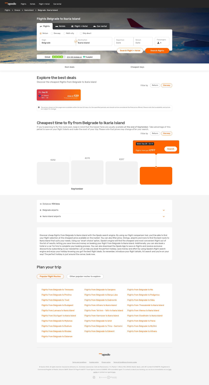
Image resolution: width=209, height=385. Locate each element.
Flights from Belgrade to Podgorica (143, 295)
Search (170, 149)
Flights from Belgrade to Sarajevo (100, 289)
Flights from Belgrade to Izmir (98, 321)
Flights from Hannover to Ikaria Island (102, 316)
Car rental (57, 4)
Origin (44, 40)
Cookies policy (94, 362)
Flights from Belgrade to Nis (140, 289)
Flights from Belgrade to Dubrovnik (101, 300)
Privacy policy (106, 362)
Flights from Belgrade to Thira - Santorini (103, 326)
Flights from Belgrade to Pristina (56, 295)
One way (166, 85)
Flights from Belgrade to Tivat (55, 300)
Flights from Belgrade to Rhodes (56, 331)
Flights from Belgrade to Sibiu (141, 300)
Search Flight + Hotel (130, 50)
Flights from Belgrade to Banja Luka (101, 295)
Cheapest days (137, 67)
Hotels (32, 4)
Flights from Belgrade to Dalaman (57, 336)
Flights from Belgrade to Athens (142, 331)
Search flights (157, 50)
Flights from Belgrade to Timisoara (57, 289)
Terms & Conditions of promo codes (125, 362)
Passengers (161, 40)
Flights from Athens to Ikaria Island (101, 305)
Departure (120, 40)
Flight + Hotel (44, 4)
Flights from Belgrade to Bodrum (57, 326)
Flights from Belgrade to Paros (141, 321)
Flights (23, 4)
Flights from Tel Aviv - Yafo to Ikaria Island (104, 310)
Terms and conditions (79, 362)
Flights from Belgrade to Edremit (100, 331)
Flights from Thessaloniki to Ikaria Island (145, 305)
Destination (82, 40)
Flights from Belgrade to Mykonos (57, 321)
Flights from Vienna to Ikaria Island (143, 310)
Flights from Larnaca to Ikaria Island (58, 310)
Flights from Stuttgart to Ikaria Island (59, 316)
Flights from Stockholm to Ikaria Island (144, 316)
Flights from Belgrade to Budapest (57, 305)
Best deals (69, 67)
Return (138, 40)
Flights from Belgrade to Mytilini (142, 326)
